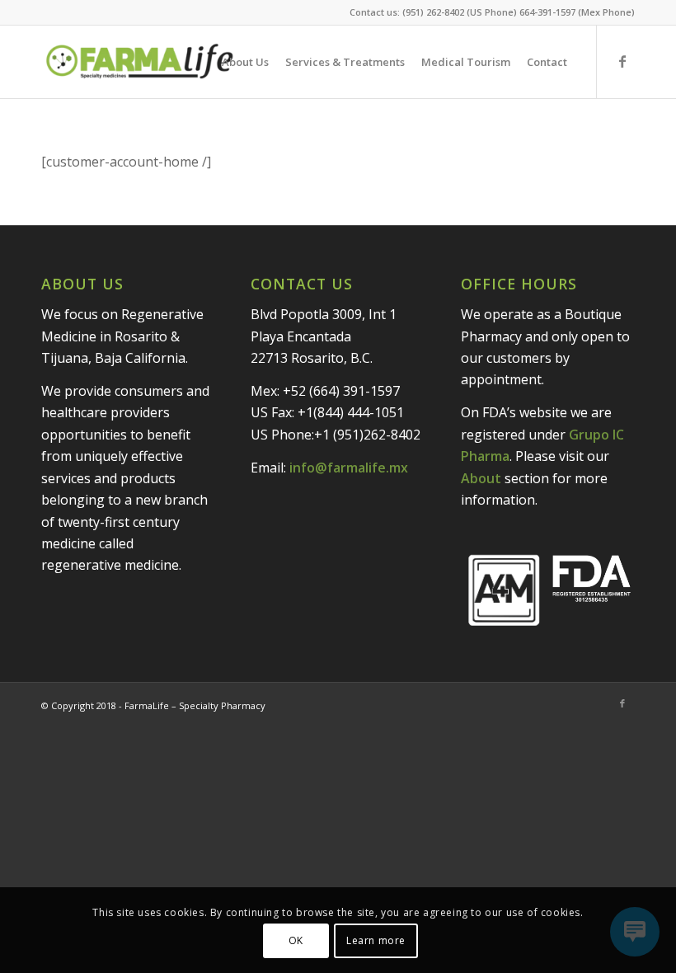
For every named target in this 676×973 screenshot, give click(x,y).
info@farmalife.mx (348, 467)
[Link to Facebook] (622, 61)
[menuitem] (245, 62)
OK (296, 940)
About (481, 478)
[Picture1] (139, 62)
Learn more (376, 940)
